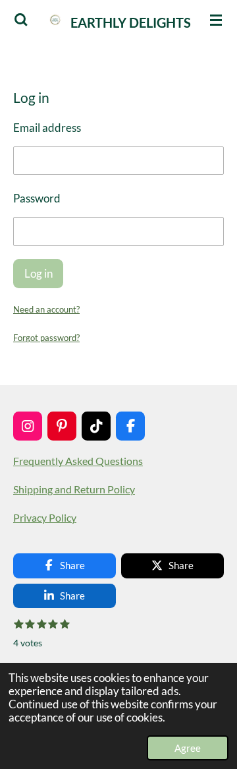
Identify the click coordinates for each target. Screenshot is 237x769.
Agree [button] (187, 748)
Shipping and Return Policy (74, 489)
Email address (47, 128)
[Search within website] (21, 20)
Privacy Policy (44, 518)
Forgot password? (46, 337)
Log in (38, 273)
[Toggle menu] (215, 20)
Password (37, 198)
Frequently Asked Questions (78, 461)
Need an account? (46, 309)
